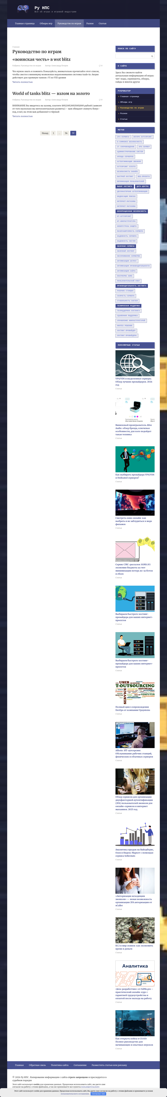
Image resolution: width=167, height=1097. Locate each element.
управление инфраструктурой (131, 321)
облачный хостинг (125, 251)
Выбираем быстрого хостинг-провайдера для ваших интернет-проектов (134, 617)
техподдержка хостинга (128, 311)
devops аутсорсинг (142, 137)
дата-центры (143, 186)
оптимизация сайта (126, 271)
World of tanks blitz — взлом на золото (51, 93)
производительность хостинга (131, 286)
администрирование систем (130, 152)
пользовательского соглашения (75, 1094)
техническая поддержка (128, 306)
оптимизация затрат (127, 261)
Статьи (102, 23)
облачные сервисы (125, 246)
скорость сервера (125, 296)
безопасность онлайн (127, 172)
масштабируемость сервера (130, 231)
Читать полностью (22, 82)
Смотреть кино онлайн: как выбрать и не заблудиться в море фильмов (133, 521)
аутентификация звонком (129, 162)
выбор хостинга (124, 186)
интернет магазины (126, 206)
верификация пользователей (130, 181)
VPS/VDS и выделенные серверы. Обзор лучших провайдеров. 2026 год (133, 381)
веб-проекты (144, 177)
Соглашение (80, 1065)
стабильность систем (127, 301)
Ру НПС (42, 8)
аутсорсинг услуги (126, 167)
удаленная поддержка (127, 316)
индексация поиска (126, 196)
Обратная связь (37, 1065)
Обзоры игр (46, 23)
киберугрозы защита (127, 226)
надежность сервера (127, 236)
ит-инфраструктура (126, 221)
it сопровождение (125, 147)
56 (66, 133)
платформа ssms (124, 276)
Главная (19, 1065)
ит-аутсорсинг (124, 216)
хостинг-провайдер (126, 331)
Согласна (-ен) (98, 1094)
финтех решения (124, 326)
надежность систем (126, 241)
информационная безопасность (131, 211)
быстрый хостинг (125, 177)
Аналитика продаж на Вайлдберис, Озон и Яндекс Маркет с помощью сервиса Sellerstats (134, 852)
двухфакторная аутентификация (132, 191)
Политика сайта (59, 1065)
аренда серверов (125, 157)
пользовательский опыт (128, 281)
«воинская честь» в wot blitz (41, 59)
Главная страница (25, 23)
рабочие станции (125, 291)
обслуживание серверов (128, 256)
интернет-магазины (126, 201)
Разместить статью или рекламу (109, 1065)
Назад (45, 133)
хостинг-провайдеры (127, 336)
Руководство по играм (69, 23)
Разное (90, 23)
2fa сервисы (123, 137)
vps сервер (144, 147)
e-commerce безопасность (129, 142)
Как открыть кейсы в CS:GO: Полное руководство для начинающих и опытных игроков (134, 1041)
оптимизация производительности (133, 266)
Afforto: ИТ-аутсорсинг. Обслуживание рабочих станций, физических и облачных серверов (134, 753)
